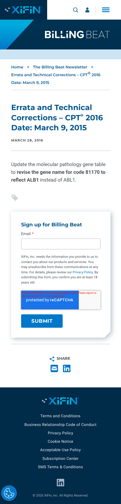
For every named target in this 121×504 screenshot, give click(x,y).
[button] (106, 9)
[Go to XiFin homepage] (23, 10)
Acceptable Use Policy (60, 450)
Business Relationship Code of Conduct (60, 425)
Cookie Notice (61, 441)
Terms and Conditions (60, 416)
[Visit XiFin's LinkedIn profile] (60, 482)
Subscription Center (60, 458)
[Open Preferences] (9, 493)
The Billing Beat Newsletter (60, 67)
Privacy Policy (83, 272)
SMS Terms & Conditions (60, 467)
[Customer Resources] (87, 9)
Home (17, 67)
